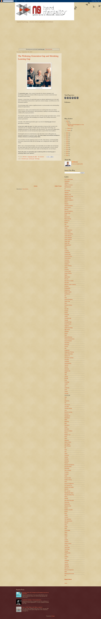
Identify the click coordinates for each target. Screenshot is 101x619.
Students (66, 541)
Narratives (67, 440)
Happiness (67, 325)
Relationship (67, 504)
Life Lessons (67, 404)
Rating (66, 496)
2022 (67, 137)
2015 (67, 151)
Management (67, 415)
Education (67, 282)
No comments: (41, 156)
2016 (67, 149)
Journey (66, 376)
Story (66, 537)
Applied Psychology (69, 196)
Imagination (67, 350)
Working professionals (69, 573)
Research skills (68, 506)
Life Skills (67, 406)
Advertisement (68, 186)
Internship (67, 368)
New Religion (67, 444)
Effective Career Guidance (70, 284)
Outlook (66, 457)
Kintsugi (66, 378)
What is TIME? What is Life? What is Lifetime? (32, 607)
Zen (65, 575)
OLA (65, 451)
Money (66, 427)
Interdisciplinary (68, 363)
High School (67, 329)
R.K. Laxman (67, 491)
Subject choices (68, 543)
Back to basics (68, 207)
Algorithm (67, 192)
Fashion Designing (68, 299)
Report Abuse (68, 579)
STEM (66, 536)
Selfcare (66, 522)
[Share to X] (50, 157)
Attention (66, 203)
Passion (66, 462)
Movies (66, 432)
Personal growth (68, 466)
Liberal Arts (67, 400)
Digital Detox (67, 277)
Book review (67, 216)
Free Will (66, 308)
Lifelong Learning (68, 408)
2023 (67, 135)
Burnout (66, 222)
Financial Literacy (68, 305)
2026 (67, 121)
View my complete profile (77, 163)
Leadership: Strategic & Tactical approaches (31, 599)
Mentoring (67, 421)
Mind (66, 423)
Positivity (67, 472)
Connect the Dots (68, 256)
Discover (66, 278)
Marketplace (67, 417)
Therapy (66, 551)
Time (66, 554)
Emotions (67, 286)
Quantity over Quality (69, 487)
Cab (65, 224)
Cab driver (67, 226)
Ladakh (66, 384)
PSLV (66, 481)
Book (66, 215)
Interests (66, 365)
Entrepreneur (67, 293)
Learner (66, 391)
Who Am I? (67, 568)
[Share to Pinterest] (52, 157)
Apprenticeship (68, 198)
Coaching (67, 250)
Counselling (67, 261)
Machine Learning (68, 412)
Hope (66, 335)
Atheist (66, 201)
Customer (67, 269)
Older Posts (58, 186)
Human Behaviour (68, 337)
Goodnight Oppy (68, 322)
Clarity (66, 248)
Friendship (67, 314)
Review (66, 507)
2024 (67, 133)
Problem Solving (68, 479)
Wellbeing (67, 566)
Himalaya (67, 331)
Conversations (68, 258)
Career (66, 228)
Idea (65, 348)
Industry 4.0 (67, 355)
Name (66, 438)
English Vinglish (68, 292)
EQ (65, 295)
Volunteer (67, 564)
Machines (67, 414)
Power (66, 476)
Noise (66, 449)
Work (66, 571)
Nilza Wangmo (68, 445)
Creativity (67, 263)
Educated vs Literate (69, 280)
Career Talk (67, 243)
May (68, 122)
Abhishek (75, 161)
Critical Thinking (68, 265)
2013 (67, 153)
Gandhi (66, 316)
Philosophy (67, 468)
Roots (66, 513)
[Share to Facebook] (51, 157)
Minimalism (67, 425)
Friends (66, 312)
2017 (67, 147)
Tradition (66, 556)
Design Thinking (68, 273)
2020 (67, 141)
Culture (66, 267)
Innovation (67, 359)
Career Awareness (68, 230)
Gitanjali (66, 320)
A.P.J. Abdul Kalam (69, 179)
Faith (66, 297)
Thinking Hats (67, 552)
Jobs (66, 374)
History (66, 333)
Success (66, 545)
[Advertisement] (50, 35)
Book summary (68, 218)
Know (66, 380)
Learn (66, 389)
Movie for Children (68, 430)
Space (66, 532)
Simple (66, 526)
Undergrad (67, 560)
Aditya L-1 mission (69, 185)
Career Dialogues (68, 237)
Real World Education (69, 500)
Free (65, 307)
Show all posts (48, 49)
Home (35, 186)
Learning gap (31, 158)
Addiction (67, 183)
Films (66, 303)
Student (66, 539)
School (66, 515)
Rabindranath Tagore (69, 492)
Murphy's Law (67, 434)
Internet (66, 367)
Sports (66, 534)
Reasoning (67, 502)
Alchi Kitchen (67, 190)
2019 (67, 143)
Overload (66, 459)
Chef (66, 247)
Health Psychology (69, 327)
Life (65, 402)
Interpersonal (67, 370)
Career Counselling (69, 233)
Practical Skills (68, 477)
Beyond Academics (69, 211)
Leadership (67, 387)
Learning (66, 393)
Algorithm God (68, 194)
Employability (67, 288)
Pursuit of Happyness (69, 483)
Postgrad (66, 474)
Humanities (67, 342)
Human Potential (68, 340)
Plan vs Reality (68, 470)
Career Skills (67, 241)
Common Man (68, 254)
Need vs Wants (68, 442)
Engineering (67, 290)
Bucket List (67, 220)
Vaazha (66, 562)
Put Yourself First (68, 485)
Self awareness (68, 519)
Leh (65, 399)
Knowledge (67, 382)
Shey (66, 524)
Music (66, 436)
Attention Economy (69, 205)
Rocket (66, 511)
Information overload (69, 357)
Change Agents (68, 245)
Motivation (67, 429)
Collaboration (67, 252)
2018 (67, 145)
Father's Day (67, 301)
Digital (66, 275)
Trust (66, 558)
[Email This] (47, 157)
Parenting (67, 461)
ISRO (66, 372)
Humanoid (67, 344)
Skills (66, 528)
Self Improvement (68, 521)
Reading (66, 498)
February (69, 128)
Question (66, 489)
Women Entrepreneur (69, 569)
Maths (66, 419)
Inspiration (67, 361)
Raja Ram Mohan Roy (69, 494)
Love (66, 410)
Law (65, 385)
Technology (37, 158)
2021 (67, 139)
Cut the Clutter (68, 271)
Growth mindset (68, 323)
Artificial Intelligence (69, 200)
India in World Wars (69, 354)
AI (65, 188)
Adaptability (67, 181)
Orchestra (67, 455)
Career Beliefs (68, 231)
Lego (66, 397)
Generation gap (24, 158)
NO (65, 447)
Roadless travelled (68, 509)
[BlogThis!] (48, 157)
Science (66, 517)
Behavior (66, 209)
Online (66, 453)
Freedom (66, 310)
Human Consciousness (69, 338)
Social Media (67, 530)
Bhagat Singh (67, 213)
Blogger (53, 616)
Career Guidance (68, 239)
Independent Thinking (69, 352)
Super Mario (67, 547)
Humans (66, 346)
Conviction (67, 260)
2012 (67, 155)
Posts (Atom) (25, 189)
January (69, 130)
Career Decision (68, 235)
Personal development (69, 464)
